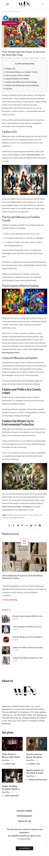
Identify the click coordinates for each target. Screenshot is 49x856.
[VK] (18, 525)
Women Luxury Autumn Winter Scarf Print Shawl (28, 616)
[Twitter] (9, 525)
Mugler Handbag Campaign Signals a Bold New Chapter (10, 787)
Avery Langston (12, 796)
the (34, 154)
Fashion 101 (9, 68)
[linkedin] (31, 525)
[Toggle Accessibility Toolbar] (6, 18)
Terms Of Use (24, 821)
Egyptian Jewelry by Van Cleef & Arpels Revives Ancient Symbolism (35, 771)
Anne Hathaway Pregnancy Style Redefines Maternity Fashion (22, 576)
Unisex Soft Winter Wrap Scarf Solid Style (28, 647)
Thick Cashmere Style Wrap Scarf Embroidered (28, 626)
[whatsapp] (35, 525)
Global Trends (26, 515)
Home (4, 11)
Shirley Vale (34, 58)
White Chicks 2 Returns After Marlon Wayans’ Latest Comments (11, 755)
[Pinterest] (22, 525)
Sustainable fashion (16, 517)
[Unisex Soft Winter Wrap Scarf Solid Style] (6, 650)
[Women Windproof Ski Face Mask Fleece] (6, 640)
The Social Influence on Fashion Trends (20, 72)
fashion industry (13, 515)
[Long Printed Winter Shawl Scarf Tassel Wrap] (6, 661)
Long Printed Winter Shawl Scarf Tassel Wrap (28, 658)
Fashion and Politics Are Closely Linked (20, 82)
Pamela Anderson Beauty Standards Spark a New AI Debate (34, 755)
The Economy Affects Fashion (16, 75)
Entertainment (24, 816)
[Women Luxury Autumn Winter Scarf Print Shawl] (6, 619)
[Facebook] (13, 525)
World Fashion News (37, 780)
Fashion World (13, 11)
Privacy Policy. (24, 839)
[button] (4, 566)
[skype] (39, 525)
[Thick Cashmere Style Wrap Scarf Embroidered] (6, 629)
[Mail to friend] (26, 525)
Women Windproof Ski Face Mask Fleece (28, 637)
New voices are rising (11, 506)
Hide (32, 64)
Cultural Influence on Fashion (16, 78)
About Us (7, 681)
